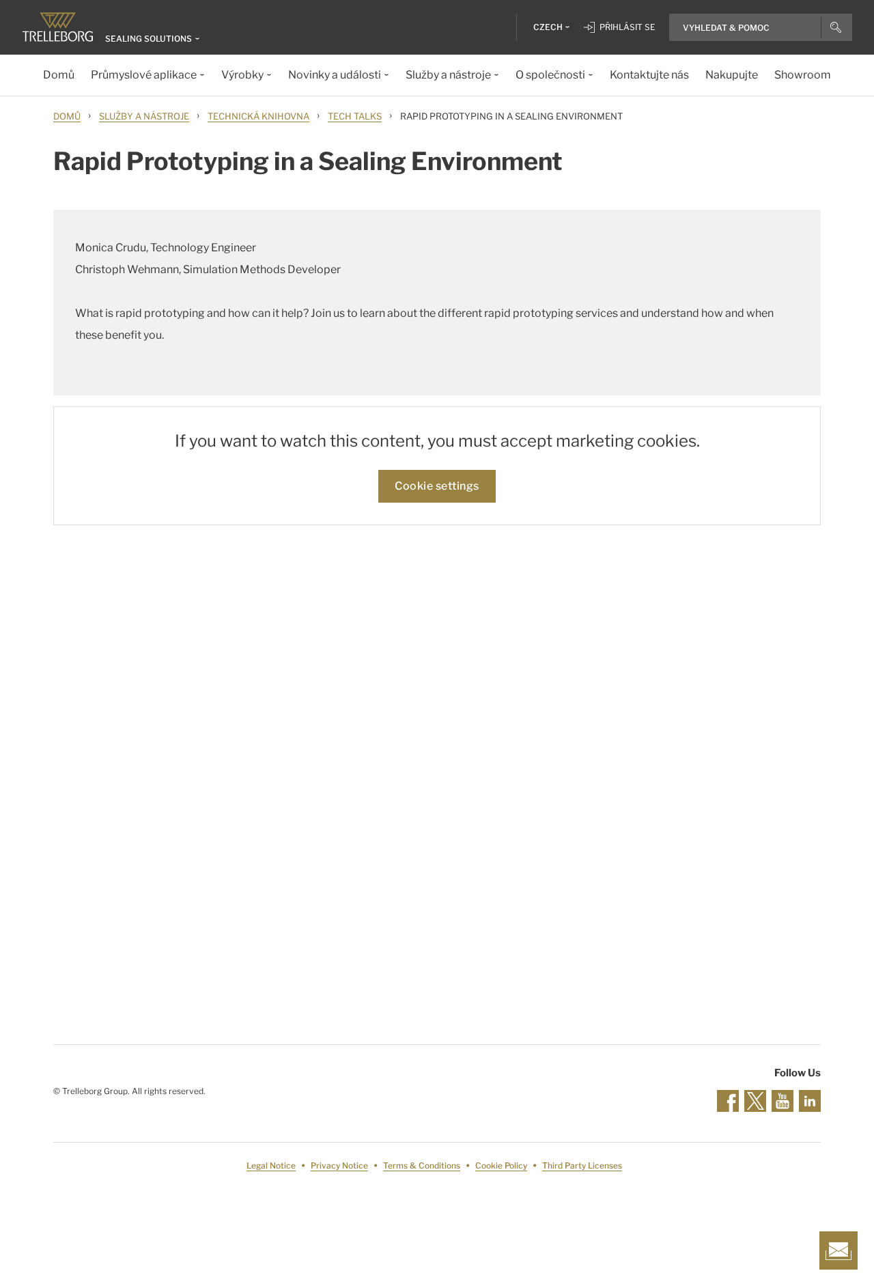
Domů (67, 116)
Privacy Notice (339, 1165)
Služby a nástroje (144, 116)
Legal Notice (271, 1165)
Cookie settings (437, 485)
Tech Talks (355, 116)
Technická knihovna (258, 116)
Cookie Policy (501, 1165)
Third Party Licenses (582, 1165)
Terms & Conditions (421, 1165)
